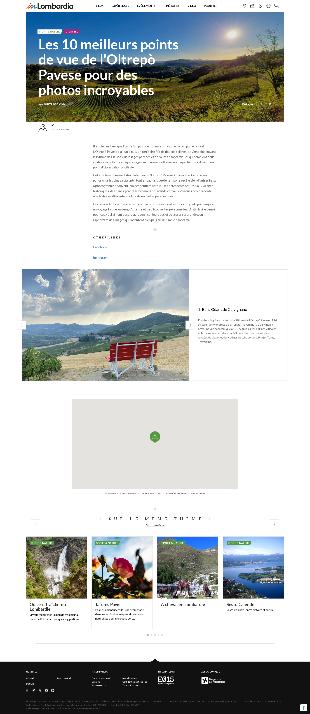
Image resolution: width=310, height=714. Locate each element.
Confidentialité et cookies (134, 681)
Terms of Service (130, 685)
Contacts (96, 681)
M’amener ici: (155, 493)
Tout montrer (155, 525)
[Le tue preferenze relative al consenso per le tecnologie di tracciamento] (303, 707)
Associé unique (129, 678)
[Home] (49, 6)
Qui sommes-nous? (101, 678)
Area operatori (64, 678)
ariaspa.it (30, 678)
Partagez (247, 104)
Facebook (100, 247)
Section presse (99, 685)
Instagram (100, 257)
